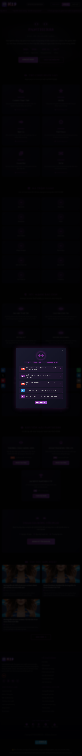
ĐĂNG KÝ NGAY (41, 402)
